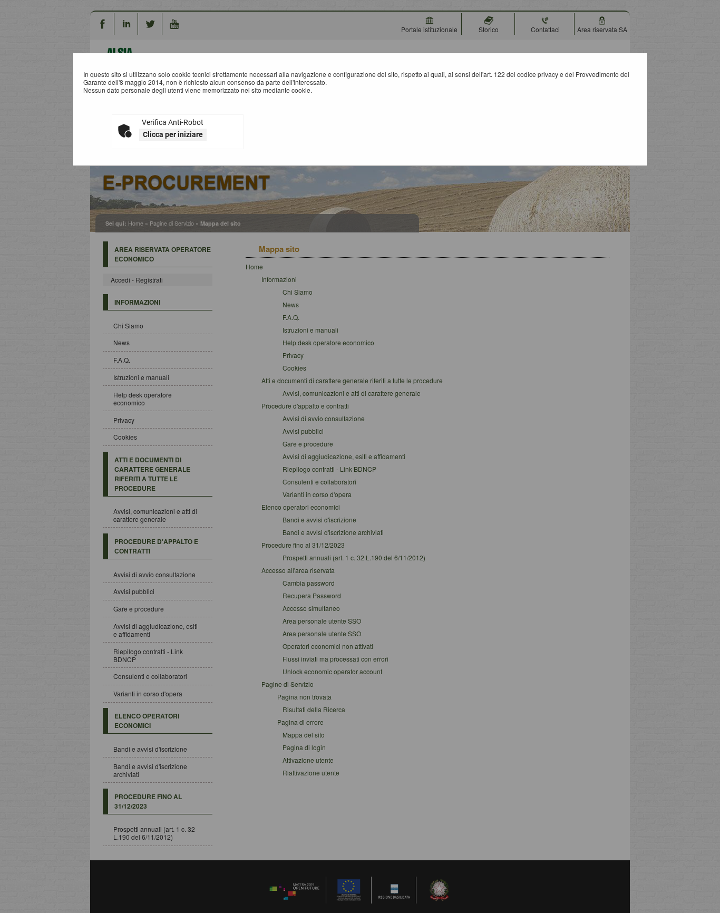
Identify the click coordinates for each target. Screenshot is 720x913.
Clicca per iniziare (173, 134)
